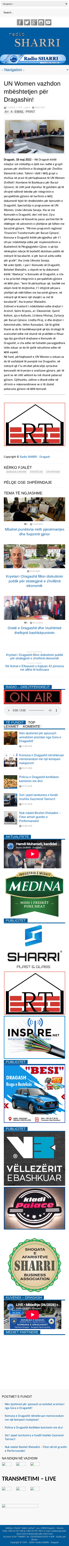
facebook (20, 22)
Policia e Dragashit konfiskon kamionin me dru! (34, 1427)
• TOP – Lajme (23, 107)
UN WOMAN (53, 472)
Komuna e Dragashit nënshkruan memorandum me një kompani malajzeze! (41, 759)
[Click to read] (34, 509)
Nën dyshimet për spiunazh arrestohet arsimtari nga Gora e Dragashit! (40, 737)
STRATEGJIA (36, 472)
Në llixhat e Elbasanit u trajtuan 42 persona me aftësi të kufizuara (34, 668)
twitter (27, 22)
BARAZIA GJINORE (16, 472)
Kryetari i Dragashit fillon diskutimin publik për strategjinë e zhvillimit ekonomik (34, 581)
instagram (41, 22)
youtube (48, 22)
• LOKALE (11, 107)
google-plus (34, 22)
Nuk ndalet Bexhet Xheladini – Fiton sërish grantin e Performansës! (40, 817)
